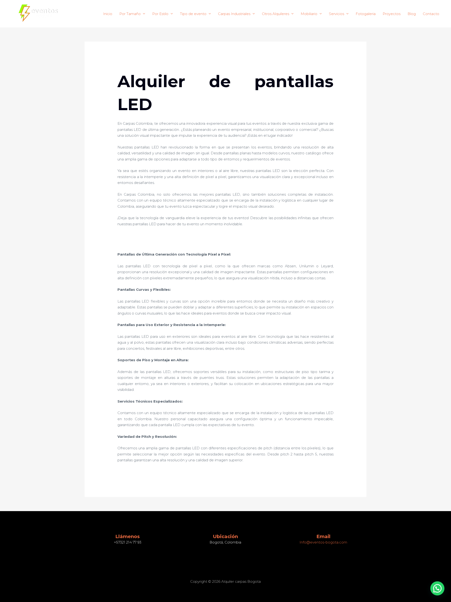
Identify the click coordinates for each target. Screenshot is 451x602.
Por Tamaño (130, 14)
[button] (437, 588)
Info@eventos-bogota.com (323, 542)
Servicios (336, 14)
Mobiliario (309, 14)
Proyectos (391, 14)
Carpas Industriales (234, 14)
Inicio (107, 14)
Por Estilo (160, 14)
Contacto (431, 14)
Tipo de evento (193, 14)
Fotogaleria (366, 14)
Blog (412, 14)
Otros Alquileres (275, 14)
